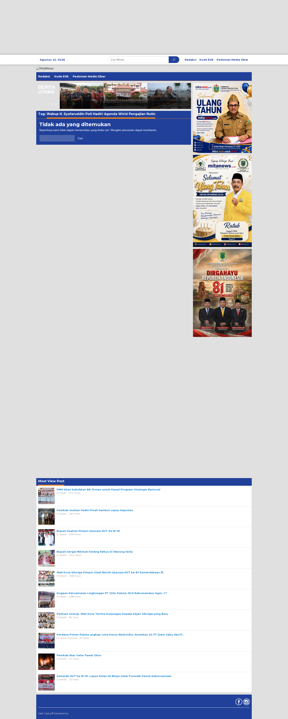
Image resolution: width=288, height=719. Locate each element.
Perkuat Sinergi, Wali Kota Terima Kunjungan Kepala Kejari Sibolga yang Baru (112, 613)
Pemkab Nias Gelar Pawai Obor (79, 655)
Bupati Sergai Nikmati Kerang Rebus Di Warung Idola (95, 551)
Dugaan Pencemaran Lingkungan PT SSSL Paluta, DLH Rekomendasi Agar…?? (112, 593)
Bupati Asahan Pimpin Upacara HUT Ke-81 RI (88, 530)
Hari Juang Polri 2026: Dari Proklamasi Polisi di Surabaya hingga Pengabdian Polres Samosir (125, 100)
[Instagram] (246, 702)
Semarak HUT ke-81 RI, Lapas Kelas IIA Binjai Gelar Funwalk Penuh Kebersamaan (114, 676)
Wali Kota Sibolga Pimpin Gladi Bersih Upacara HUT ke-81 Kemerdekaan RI (110, 572)
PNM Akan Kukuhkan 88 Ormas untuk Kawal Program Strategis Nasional (108, 489)
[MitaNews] (44, 68)
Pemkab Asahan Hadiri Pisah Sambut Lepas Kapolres (95, 510)
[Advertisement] (117, 27)
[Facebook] (238, 702)
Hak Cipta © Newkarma (53, 713)
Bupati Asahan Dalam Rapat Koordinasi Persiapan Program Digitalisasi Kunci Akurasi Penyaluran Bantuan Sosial (168, 98)
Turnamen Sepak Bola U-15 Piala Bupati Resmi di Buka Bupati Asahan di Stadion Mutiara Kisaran (80, 100)
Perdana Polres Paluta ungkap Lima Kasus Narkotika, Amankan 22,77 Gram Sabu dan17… (120, 634)
